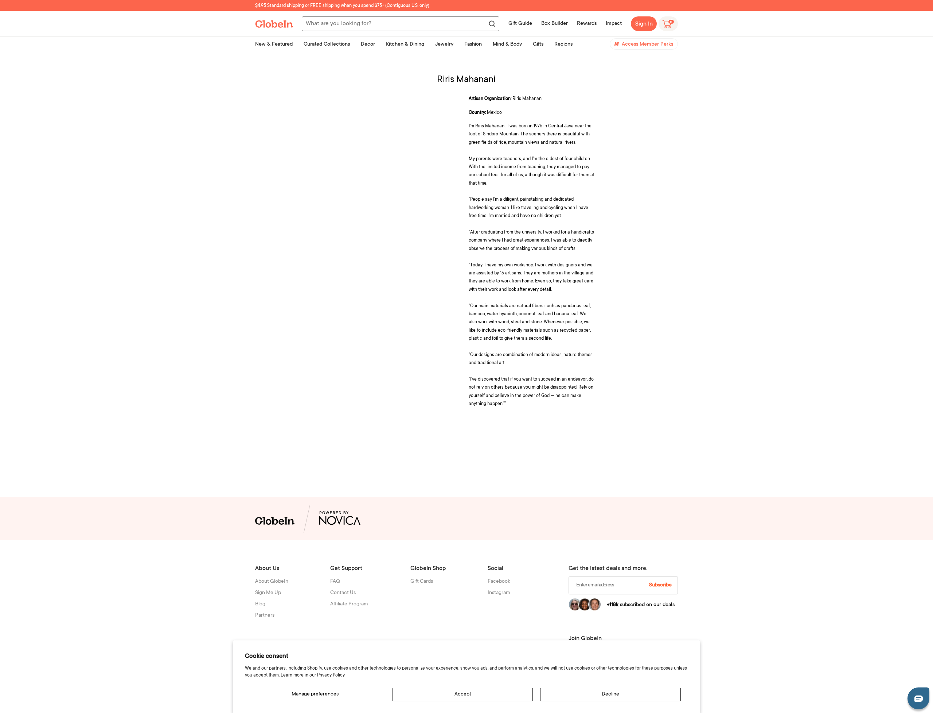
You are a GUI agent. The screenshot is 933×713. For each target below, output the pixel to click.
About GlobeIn (271, 582)
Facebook (499, 582)
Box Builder (554, 24)
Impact (614, 24)
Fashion (473, 44)
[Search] (491, 24)
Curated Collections (327, 44)
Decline (610, 694)
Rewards (587, 24)
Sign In (644, 24)
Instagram (499, 593)
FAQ (335, 582)
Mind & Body (507, 44)
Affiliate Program (349, 604)
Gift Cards (421, 582)
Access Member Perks (647, 44)
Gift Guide (520, 24)
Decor (368, 44)
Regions (563, 44)
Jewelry (444, 44)
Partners (264, 615)
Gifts (538, 44)
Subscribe (660, 585)
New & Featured (274, 44)
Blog (260, 604)
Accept (462, 694)
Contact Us (343, 593)
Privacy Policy (331, 675)
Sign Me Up (268, 593)
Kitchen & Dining (405, 44)
